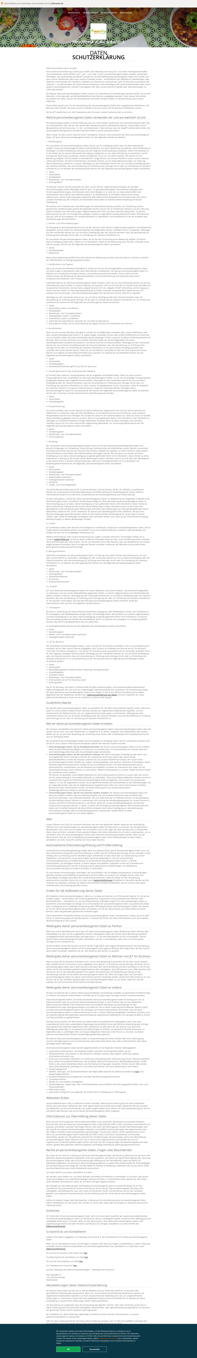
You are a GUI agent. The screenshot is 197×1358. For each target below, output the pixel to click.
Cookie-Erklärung (61, 539)
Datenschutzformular (103, 880)
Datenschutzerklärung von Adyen (102, 695)
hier (137, 1071)
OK (68, 1349)
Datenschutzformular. (56, 1249)
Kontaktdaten (109, 12)
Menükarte (74, 12)
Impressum (126, 12)
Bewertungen (90, 12)
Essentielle (95, 1349)
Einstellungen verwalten (107, 1338)
